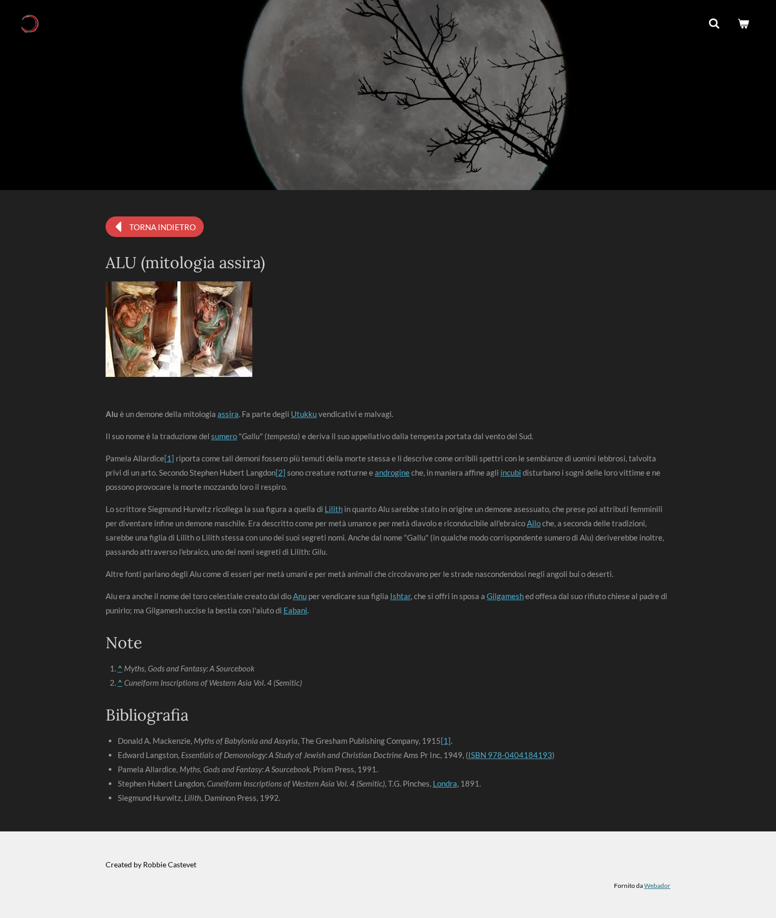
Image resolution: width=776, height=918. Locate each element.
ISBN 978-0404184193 (510, 755)
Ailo (534, 523)
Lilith (334, 509)
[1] (169, 458)
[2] (281, 472)
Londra (445, 783)
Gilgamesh (505, 596)
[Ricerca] (714, 23)
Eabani (295, 610)
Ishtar (400, 596)
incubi (510, 472)
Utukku (304, 414)
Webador (657, 885)
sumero (224, 436)
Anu (300, 596)
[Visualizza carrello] (743, 23)
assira (228, 414)
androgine (392, 472)
